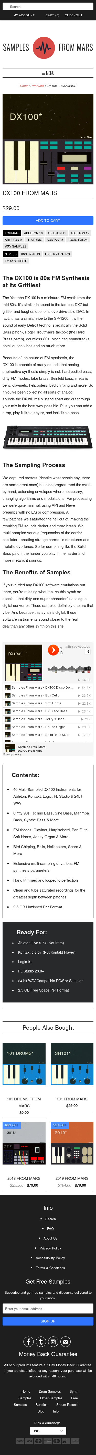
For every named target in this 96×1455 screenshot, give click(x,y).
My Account (24, 15)
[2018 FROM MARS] (24, 1166)
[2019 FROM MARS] (72, 1166)
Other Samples (51, 1397)
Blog (41, 1411)
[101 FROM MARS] (72, 1087)
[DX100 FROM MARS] (48, 182)
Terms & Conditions (50, 1267)
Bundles (42, 1404)
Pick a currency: (48, 1422)
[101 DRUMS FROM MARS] (24, 1087)
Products (38, 85)
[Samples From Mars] (48, 48)
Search (50, 1218)
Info (56, 1411)
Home (26, 1391)
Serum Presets (67, 1404)
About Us (50, 1238)
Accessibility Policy (50, 1257)
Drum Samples (50, 1391)
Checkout (74, 15)
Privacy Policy (50, 1248)
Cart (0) (53, 15)
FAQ (50, 1228)
